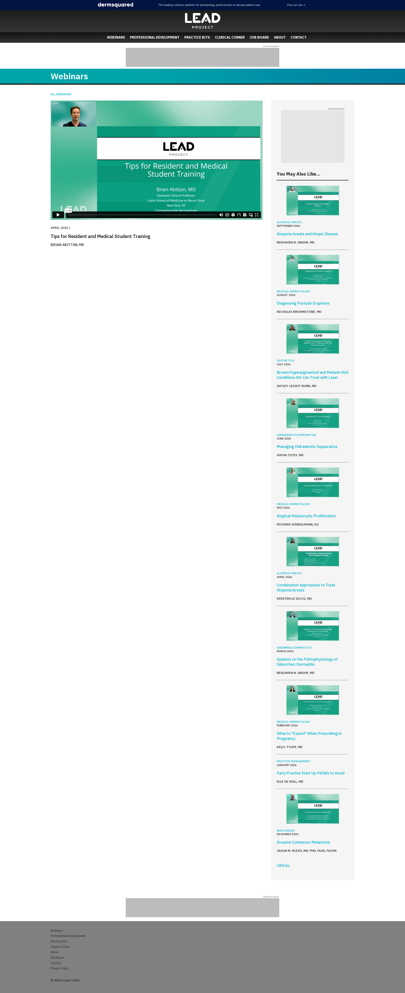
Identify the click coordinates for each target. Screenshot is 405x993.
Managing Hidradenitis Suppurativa (307, 446)
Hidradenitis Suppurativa (296, 435)
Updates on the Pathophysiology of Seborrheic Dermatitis (307, 662)
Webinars (116, 37)
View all (283, 865)
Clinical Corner (230, 37)
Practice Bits (197, 37)
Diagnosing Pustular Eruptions (303, 303)
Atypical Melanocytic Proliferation (306, 515)
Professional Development (154, 37)
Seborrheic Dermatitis (294, 647)
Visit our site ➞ (296, 5)
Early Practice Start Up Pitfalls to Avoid (310, 773)
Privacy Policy (60, 968)
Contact (298, 37)
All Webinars (61, 94)
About (280, 37)
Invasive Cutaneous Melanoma (303, 842)
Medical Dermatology (293, 291)
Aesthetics (285, 360)
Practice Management (293, 761)
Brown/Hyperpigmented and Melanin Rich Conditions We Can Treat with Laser (313, 375)
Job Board (259, 37)
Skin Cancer (285, 830)
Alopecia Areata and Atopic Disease (307, 233)
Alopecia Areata (289, 222)
